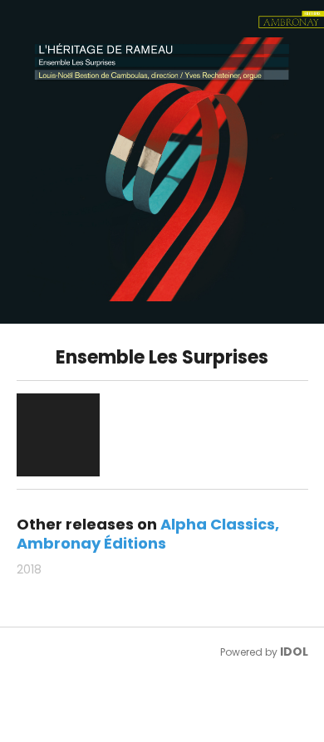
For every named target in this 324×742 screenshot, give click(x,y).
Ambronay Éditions (91, 543)
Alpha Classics (217, 524)
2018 (29, 569)
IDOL (294, 651)
